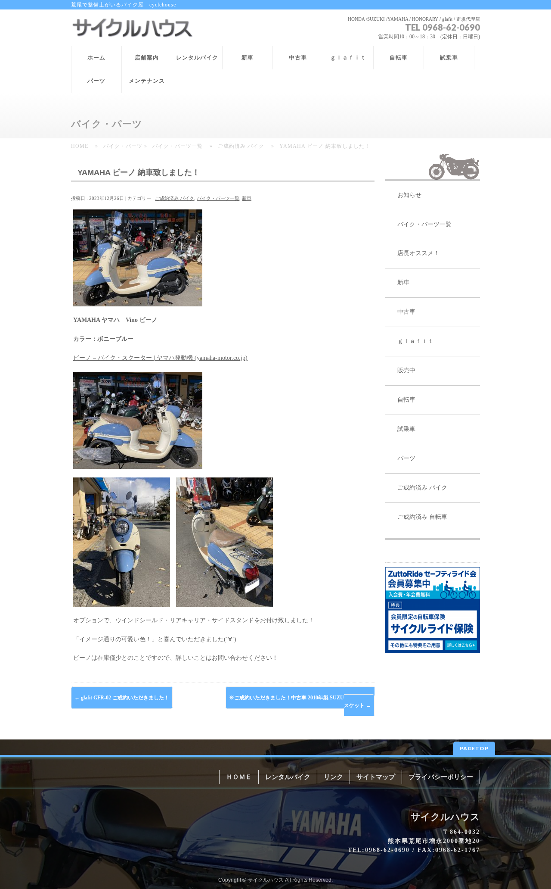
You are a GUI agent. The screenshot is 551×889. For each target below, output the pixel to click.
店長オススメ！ (418, 253)
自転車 (406, 399)
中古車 (406, 312)
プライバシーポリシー (441, 777)
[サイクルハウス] (133, 30)
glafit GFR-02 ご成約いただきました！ (121, 698)
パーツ (406, 458)
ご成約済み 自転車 (422, 517)
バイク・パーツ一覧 (218, 198)
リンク (333, 777)
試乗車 (406, 429)
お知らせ (409, 195)
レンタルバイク (287, 777)
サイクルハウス (266, 880)
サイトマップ (375, 777)
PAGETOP (474, 748)
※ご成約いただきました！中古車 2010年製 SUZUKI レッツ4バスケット (302, 701)
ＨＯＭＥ (239, 777)
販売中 (406, 370)
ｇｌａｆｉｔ (415, 341)
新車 (246, 198)
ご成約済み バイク (174, 198)
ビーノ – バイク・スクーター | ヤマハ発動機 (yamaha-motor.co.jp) (160, 358)
